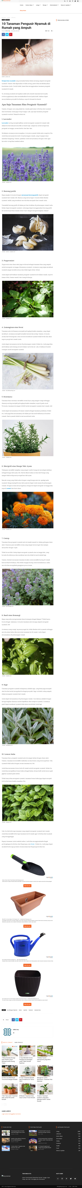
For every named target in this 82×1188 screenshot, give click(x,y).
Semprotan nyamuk (8, 81)
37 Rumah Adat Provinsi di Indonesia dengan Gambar (44, 1131)
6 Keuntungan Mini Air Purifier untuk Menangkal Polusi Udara (18, 1131)
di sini (32, 844)
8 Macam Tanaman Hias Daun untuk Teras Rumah (27, 1096)
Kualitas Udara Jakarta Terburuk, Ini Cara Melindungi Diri (18, 1139)
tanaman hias (38, 1010)
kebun (20, 1010)
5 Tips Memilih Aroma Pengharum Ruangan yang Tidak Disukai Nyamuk (26, 1060)
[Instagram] (70, 1)
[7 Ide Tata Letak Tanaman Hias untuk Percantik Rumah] (10, 1088)
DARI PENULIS (19, 1042)
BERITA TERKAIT (8, 1042)
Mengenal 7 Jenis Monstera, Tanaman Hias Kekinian (44, 1079)
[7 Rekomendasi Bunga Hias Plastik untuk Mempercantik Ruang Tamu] (10, 1050)
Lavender (5, 123)
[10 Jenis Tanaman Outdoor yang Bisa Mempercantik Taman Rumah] (45, 1088)
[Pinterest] (72, 1)
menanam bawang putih (30, 195)
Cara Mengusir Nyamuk (12, 1010)
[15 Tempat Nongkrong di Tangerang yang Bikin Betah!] (33, 1148)
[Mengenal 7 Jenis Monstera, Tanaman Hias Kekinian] (45, 1070)
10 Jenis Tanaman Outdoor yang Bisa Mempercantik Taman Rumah (43, 1098)
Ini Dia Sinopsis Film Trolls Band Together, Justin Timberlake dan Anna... (45, 1140)
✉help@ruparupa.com (62, 1186)
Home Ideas (29, 5)
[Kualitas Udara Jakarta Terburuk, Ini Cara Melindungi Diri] (6, 1140)
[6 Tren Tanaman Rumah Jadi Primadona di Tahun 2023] (27, 1070)
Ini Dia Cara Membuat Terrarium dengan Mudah (9, 1078)
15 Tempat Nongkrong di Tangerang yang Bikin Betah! (44, 1147)
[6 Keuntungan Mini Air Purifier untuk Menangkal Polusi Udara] (6, 1133)
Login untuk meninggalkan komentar (11, 1114)
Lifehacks (7, 19)
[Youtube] (78, 1)
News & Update (65, 5)
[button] (65, 1)
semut (9, 488)
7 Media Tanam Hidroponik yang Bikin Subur (44, 1059)
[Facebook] (67, 1)
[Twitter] (75, 1)
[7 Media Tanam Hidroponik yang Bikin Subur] (45, 1050)
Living (37, 5)
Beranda (4, 17)
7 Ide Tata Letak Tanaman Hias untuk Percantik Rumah (10, 1097)
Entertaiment (53, 5)
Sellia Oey (7, 30)
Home (21, 5)
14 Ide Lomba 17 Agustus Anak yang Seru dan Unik (18, 1147)
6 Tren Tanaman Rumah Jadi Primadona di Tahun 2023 (26, 1079)
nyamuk (25, 1010)
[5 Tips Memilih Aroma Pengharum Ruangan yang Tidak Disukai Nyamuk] (27, 1050)
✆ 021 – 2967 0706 (73, 1186)
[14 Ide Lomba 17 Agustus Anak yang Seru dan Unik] (6, 1148)
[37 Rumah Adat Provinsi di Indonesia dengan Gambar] (33, 1133)
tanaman (31, 1010)
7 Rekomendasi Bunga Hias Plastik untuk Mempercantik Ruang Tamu (8, 1060)
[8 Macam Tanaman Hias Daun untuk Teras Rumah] (27, 1088)
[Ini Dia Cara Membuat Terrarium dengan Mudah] (10, 1070)
